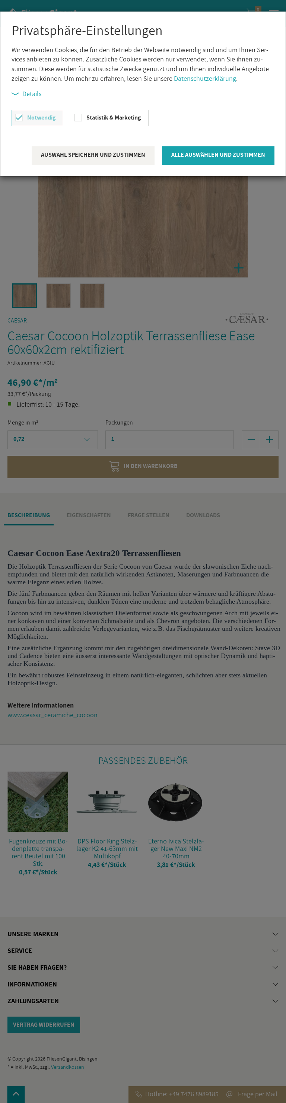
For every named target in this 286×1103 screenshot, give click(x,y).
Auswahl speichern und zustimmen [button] (93, 155)
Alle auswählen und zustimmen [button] (218, 155)
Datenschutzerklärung (205, 78)
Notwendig (41, 117)
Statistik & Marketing (113, 117)
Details (31, 93)
